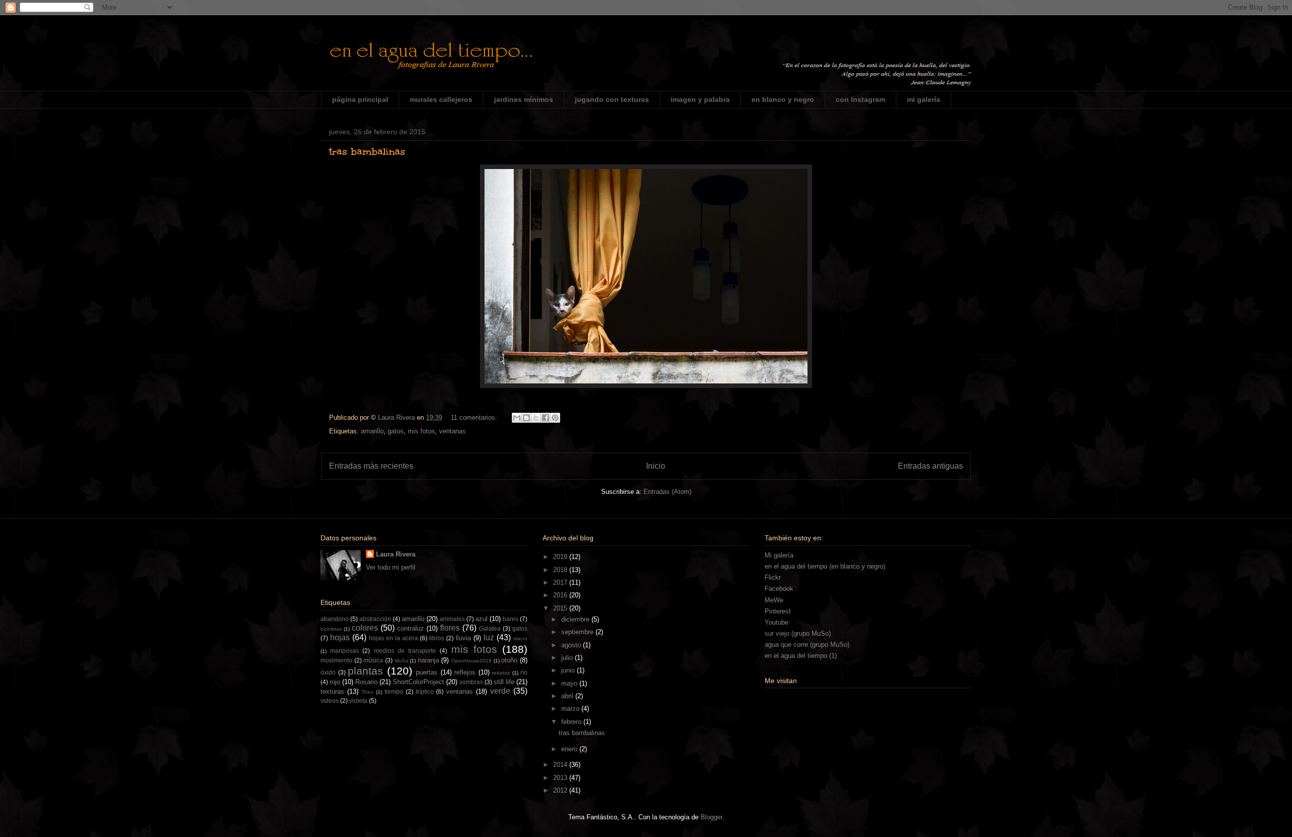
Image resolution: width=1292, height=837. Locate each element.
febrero (572, 722)
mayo (570, 683)
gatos (396, 431)
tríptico (425, 691)
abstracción (375, 619)
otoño (509, 660)
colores (365, 628)
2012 (561, 790)
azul (481, 619)
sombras (471, 682)
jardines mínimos (523, 99)
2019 (561, 557)
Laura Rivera (395, 554)
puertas (427, 672)
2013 (561, 778)
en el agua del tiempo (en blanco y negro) (825, 566)
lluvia (463, 638)
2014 (561, 764)
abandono (334, 619)
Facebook (779, 588)
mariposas (344, 650)
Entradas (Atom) (667, 491)
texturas (332, 691)
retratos (501, 673)
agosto (572, 645)
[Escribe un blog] (526, 418)
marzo (571, 708)
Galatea (490, 628)
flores (450, 628)
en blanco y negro (782, 99)
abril (568, 696)
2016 (561, 595)
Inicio (655, 466)
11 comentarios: (475, 417)
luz (488, 637)
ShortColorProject (418, 682)
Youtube (776, 622)
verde (500, 691)
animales (452, 619)
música (373, 660)
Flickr (773, 577)
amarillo (372, 431)
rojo (335, 682)
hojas (340, 637)
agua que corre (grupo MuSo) (807, 644)
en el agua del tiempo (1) (801, 655)
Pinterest (778, 611)
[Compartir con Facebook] (546, 418)
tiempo (394, 691)
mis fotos (421, 431)
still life (504, 682)
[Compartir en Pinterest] (555, 418)
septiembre (578, 632)
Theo (367, 692)
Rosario (366, 682)
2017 (561, 582)
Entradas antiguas (930, 466)
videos (329, 700)
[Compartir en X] (536, 418)
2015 (561, 608)
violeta (358, 700)
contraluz (410, 628)
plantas (365, 671)
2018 (561, 570)
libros (436, 638)
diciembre (576, 619)
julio (568, 657)
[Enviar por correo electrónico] (517, 418)
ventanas (452, 431)
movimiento (336, 660)
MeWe (774, 600)
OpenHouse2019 (471, 660)
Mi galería (779, 555)
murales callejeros (441, 99)
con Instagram (860, 99)
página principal (360, 99)
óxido (328, 672)
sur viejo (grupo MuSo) (798, 633)
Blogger (711, 817)
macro (520, 638)
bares (510, 619)
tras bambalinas (367, 151)
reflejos (464, 672)
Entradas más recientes (371, 466)
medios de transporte (405, 650)
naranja (428, 660)
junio (569, 670)
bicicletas (331, 629)
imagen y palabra (700, 99)
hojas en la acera (393, 638)
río (523, 672)
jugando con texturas (612, 99)
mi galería (923, 99)
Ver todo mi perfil (390, 567)
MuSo (401, 660)
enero (570, 749)
